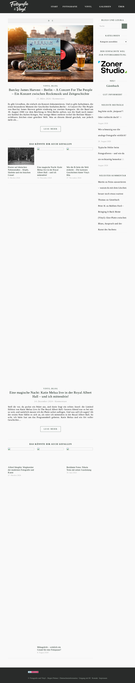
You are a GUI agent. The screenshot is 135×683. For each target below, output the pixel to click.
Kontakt (95, 678)
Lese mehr (50, 129)
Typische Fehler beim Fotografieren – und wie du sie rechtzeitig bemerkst (111, 153)
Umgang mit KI (85, 678)
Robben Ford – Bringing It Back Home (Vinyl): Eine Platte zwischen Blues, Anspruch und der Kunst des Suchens (112, 218)
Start (54, 7)
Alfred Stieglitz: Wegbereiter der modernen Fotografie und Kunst (21, 470)
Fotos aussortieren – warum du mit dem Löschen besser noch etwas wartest (112, 188)
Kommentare (58, 98)
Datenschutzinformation (69, 678)
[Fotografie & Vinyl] (19, 6)
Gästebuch (112, 85)
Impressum (103, 678)
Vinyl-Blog (50, 86)
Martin (101, 182)
